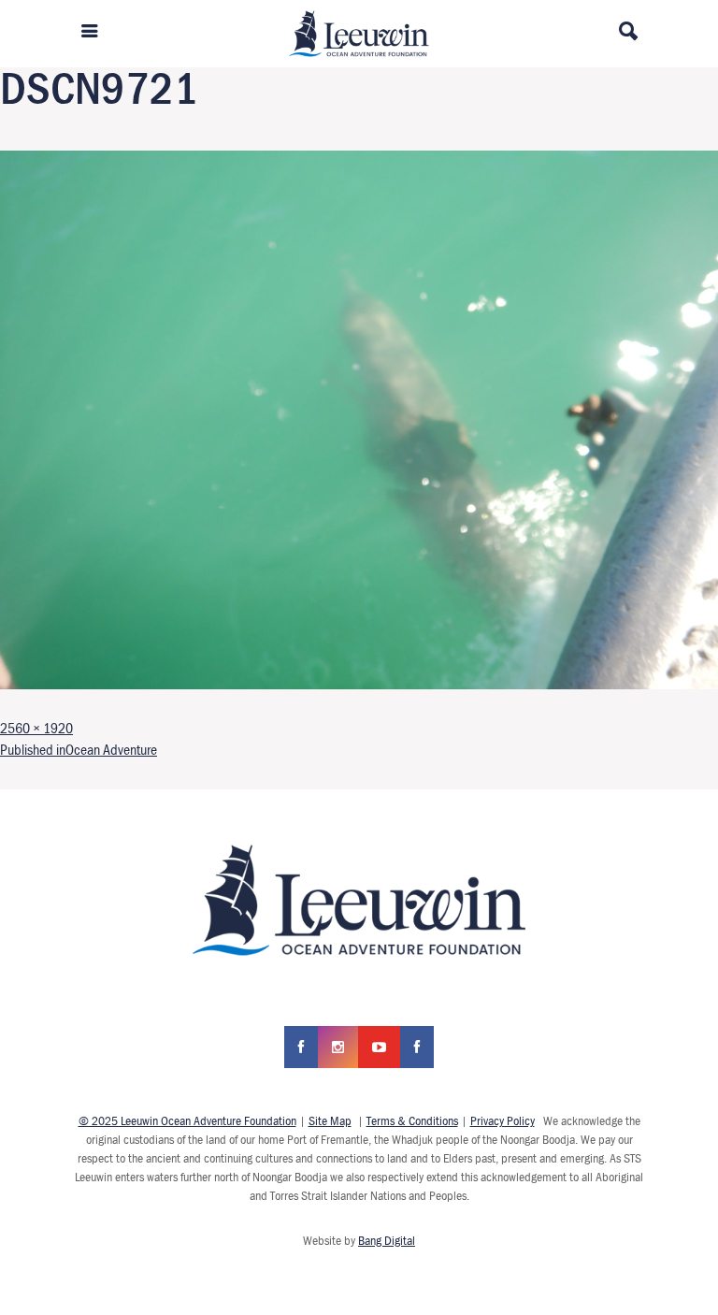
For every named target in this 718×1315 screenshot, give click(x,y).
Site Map (330, 1120)
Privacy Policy (502, 1120)
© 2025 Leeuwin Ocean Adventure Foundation (187, 1120)
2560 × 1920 (36, 727)
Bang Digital (386, 1240)
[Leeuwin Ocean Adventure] (358, 31)
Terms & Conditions (412, 1120)
